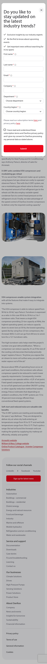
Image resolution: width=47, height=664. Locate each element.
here (36, 120)
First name (9, 54)
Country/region (11, 107)
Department (10, 96)
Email (7, 75)
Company (8, 86)
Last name (9, 64)
